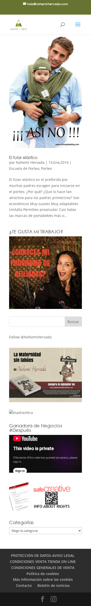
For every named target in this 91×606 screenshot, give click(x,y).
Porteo (46, 168)
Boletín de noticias (53, 585)
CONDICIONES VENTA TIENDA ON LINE (43, 561)
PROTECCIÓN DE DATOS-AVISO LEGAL (43, 555)
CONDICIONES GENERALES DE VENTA (42, 567)
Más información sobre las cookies (43, 579)
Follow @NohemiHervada (30, 337)
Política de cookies (43, 573)
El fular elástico (23, 157)
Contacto (24, 585)
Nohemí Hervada (30, 162)
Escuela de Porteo (24, 168)
